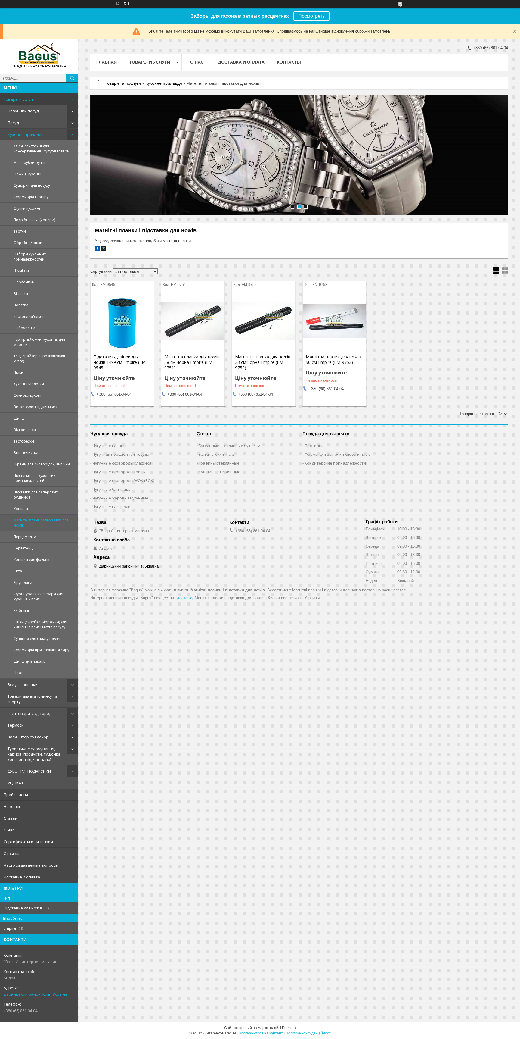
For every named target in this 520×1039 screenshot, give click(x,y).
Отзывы (11, 853)
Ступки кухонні (27, 208)
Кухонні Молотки (29, 383)
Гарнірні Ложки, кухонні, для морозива (39, 342)
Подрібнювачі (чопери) (34, 219)
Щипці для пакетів (29, 661)
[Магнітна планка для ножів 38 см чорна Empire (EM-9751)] (192, 321)
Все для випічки (23, 684)
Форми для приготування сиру (41, 650)
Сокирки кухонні (29, 395)
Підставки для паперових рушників (36, 495)
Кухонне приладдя (25, 134)
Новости (12, 806)
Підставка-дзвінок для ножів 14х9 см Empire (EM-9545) (120, 362)
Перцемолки (25, 536)
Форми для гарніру (31, 196)
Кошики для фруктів (31, 559)
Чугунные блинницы (112, 489)
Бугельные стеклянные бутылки (229, 445)
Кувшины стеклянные (219, 471)
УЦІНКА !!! (16, 783)
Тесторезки (24, 441)
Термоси (16, 725)
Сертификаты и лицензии (28, 841)
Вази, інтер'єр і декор (28, 737)
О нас (9, 830)
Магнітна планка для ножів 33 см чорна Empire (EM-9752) (262, 362)
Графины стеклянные (219, 463)
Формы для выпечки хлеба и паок (337, 454)
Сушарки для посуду (32, 185)
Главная (106, 62)
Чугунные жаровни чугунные (120, 498)
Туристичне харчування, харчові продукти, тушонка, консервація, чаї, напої (34, 754)
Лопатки (21, 305)
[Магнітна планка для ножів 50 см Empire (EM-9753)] (334, 321)
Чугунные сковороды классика (121, 463)
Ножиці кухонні (27, 174)
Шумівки (21, 270)
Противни (314, 445)
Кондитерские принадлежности (335, 463)
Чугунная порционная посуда (120, 454)
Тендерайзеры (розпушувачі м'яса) (39, 358)
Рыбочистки (24, 327)
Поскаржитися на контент (261, 1033)
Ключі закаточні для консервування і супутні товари (42, 148)
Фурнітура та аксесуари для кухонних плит (38, 596)
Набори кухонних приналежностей (30, 257)
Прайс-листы (16, 794)
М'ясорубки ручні (29, 162)
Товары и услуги (19, 99)
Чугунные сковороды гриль (118, 471)
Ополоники (24, 282)
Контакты (289, 62)
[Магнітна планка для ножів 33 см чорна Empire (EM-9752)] (263, 321)
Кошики (21, 508)
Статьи (10, 818)
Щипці (19, 418)
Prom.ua (289, 1028)
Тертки (20, 231)
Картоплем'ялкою (29, 316)
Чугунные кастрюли (111, 506)
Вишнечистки (26, 452)
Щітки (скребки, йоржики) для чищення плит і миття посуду (40, 624)
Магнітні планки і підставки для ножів (41, 523)
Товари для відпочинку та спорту (32, 698)
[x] (103, 249)
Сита (18, 571)
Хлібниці (21, 610)
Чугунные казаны (109, 445)
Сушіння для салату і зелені (38, 638)
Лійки (18, 372)
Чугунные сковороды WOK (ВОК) (123, 480)
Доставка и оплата (22, 877)
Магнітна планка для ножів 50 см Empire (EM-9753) (333, 359)
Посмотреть (311, 16)
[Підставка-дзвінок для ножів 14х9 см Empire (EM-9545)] (122, 321)
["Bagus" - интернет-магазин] (39, 53)
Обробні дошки (28, 242)
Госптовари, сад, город (29, 713)
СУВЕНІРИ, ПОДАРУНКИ (29, 771)
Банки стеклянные (216, 454)
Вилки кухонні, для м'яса (36, 406)
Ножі (18, 672)
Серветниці (24, 548)
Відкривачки (25, 429)
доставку (185, 598)
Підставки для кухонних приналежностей (34, 478)
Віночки (21, 293)
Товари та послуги (123, 83)
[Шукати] (72, 78)
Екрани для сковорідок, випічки (42, 464)
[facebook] (97, 249)
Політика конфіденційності (309, 1033)
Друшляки (23, 582)
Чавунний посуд (23, 111)
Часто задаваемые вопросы (31, 865)
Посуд (13, 122)
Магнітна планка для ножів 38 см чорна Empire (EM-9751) (192, 362)
